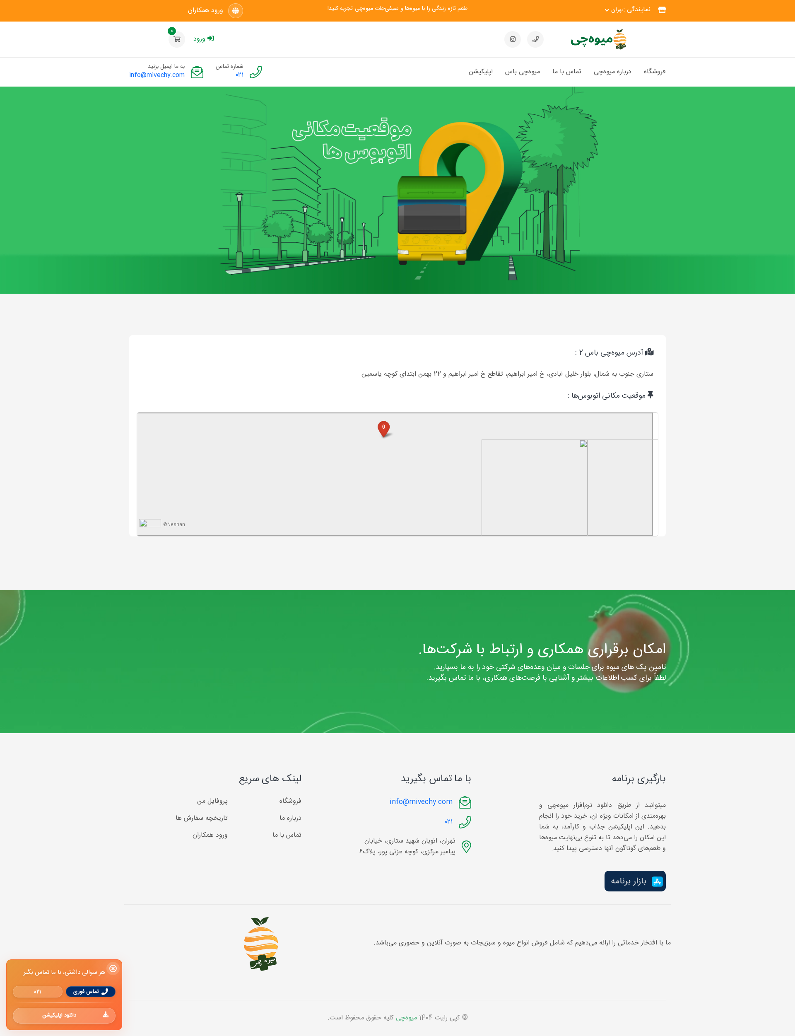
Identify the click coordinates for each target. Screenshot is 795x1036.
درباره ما (290, 818)
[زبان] (235, 10)
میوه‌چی (406, 1018)
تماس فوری (86, 991)
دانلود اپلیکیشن (59, 1015)
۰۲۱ (239, 75)
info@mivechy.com (157, 75)
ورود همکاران (205, 10)
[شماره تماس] (535, 39)
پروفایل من (212, 801)
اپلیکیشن (481, 71)
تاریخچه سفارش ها (202, 818)
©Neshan (174, 525)
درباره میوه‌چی (612, 71)
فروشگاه (655, 71)
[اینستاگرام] (512, 39)
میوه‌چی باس (522, 71)
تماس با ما (566, 71)
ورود (199, 39)
